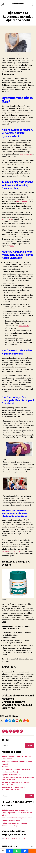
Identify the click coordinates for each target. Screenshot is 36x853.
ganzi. (11, 246)
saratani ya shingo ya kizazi (12, 551)
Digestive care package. (11, 820)
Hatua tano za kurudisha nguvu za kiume (17, 761)
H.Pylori (5, 764)
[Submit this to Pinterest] (17, 720)
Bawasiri (5, 767)
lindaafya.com (18, 4)
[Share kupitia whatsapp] (17, 851)
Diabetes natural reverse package (14, 810)
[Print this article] (20, 720)
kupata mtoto (24, 326)
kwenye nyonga (25, 154)
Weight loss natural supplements (14, 823)
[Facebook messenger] (24, 851)
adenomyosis (7, 219)
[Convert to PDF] (24, 720)
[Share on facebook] (9, 851)
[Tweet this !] (9, 720)
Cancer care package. (10, 826)
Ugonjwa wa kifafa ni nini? (11, 774)
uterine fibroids (21, 202)
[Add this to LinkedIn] (13, 720)
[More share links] (27, 720)
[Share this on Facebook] (6, 720)
